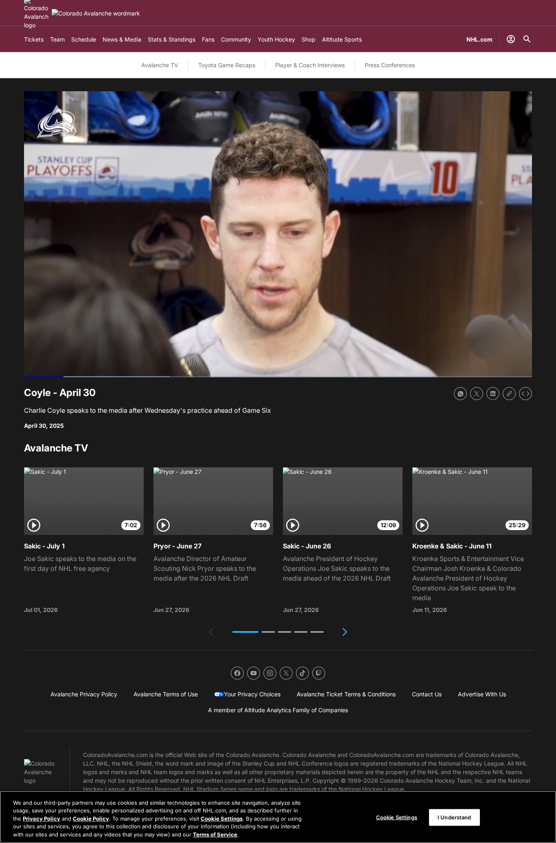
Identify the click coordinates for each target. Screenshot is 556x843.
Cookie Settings (222, 818)
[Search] (527, 39)
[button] (245, 632)
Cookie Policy (91, 818)
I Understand (454, 817)
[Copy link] (509, 393)
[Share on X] (476, 393)
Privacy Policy (41, 818)
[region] (278, 817)
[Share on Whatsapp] (460, 393)
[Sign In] (511, 39)
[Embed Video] (525, 393)
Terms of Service (215, 834)
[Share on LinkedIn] (492, 393)
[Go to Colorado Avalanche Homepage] (96, 13)
